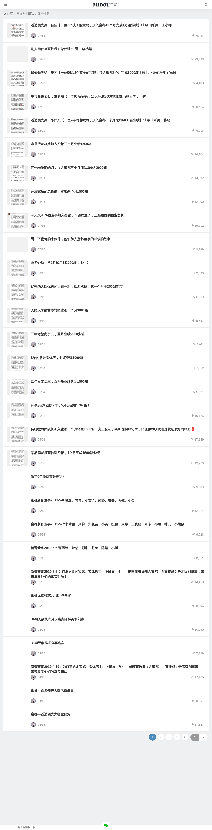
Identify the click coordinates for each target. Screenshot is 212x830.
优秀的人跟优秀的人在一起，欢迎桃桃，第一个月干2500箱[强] (77, 286)
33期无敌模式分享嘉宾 (47, 643)
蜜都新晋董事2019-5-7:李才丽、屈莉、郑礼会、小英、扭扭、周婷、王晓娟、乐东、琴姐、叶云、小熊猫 (107, 524)
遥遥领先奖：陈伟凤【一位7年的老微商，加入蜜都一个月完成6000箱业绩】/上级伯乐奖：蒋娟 (100, 120)
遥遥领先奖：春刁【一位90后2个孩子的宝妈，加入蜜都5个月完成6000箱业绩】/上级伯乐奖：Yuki (103, 72)
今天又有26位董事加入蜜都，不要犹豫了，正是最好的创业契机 (77, 215)
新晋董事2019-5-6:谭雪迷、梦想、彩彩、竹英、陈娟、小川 (74, 548)
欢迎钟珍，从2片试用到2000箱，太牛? (60, 262)
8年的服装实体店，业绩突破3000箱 (57, 358)
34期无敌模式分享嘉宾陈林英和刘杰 (57, 619)
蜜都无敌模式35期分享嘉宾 (51, 595)
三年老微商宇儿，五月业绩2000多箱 (58, 334)
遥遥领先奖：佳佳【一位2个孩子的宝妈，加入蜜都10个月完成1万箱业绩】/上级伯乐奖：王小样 (101, 25)
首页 (10, 13)
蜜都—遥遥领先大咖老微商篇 (52, 690)
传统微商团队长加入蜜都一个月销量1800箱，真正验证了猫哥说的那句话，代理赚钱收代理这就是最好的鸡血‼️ (113, 429)
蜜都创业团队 (25, 13)
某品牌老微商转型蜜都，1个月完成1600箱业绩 (65, 453)
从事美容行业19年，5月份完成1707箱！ (60, 405)
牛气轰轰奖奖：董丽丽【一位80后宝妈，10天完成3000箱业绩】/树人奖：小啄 (88, 96)
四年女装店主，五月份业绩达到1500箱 (59, 381)
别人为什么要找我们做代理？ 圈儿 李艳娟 (61, 49)
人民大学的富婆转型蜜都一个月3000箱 (59, 310)
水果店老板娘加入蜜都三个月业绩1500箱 (61, 144)
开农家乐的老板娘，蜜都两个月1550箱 (59, 191)
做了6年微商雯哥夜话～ (48, 476)
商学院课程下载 (26, 827)
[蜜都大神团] (106, 5)
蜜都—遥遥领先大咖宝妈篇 (51, 714)
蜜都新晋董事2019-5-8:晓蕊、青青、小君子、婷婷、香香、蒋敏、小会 (83, 500)
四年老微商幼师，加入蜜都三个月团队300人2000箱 (69, 167)
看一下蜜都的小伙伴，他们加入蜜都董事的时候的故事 (70, 239)
